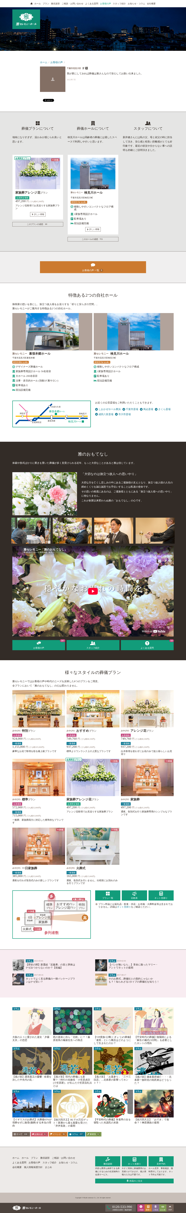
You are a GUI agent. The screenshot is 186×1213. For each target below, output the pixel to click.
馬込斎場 (148, 409)
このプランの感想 (37, 224)
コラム (77, 1134)
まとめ (48, 1167)
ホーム (43, 62)
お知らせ (39, 1134)
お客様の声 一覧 (92, 270)
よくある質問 (91, 3)
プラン (46, 3)
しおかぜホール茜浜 (110, 409)
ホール (37, 3)
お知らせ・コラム (136, 3)
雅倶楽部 (55, 3)
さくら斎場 (164, 409)
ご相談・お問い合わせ (72, 3)
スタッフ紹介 (119, 3)
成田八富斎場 (106, 414)
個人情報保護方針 (33, 1167)
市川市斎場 (124, 414)
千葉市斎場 (132, 409)
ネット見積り (124, 907)
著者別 (94, 1134)
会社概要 (151, 3)
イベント (58, 1134)
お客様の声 (105, 3)
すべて (21, 1134)
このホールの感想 (92, 239)
